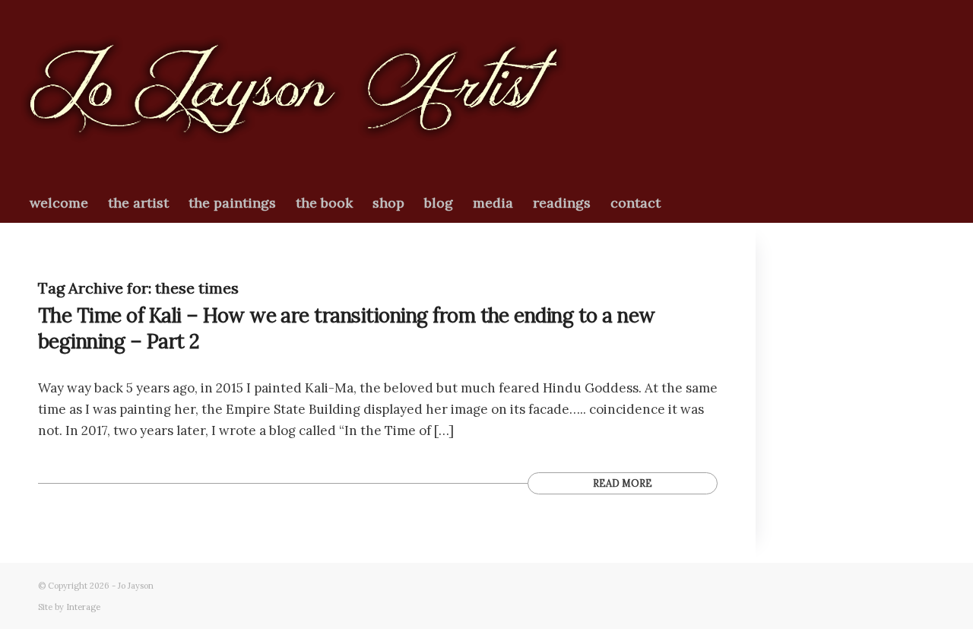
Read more (622, 483)
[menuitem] (59, 203)
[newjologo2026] (293, 92)
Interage (83, 607)
